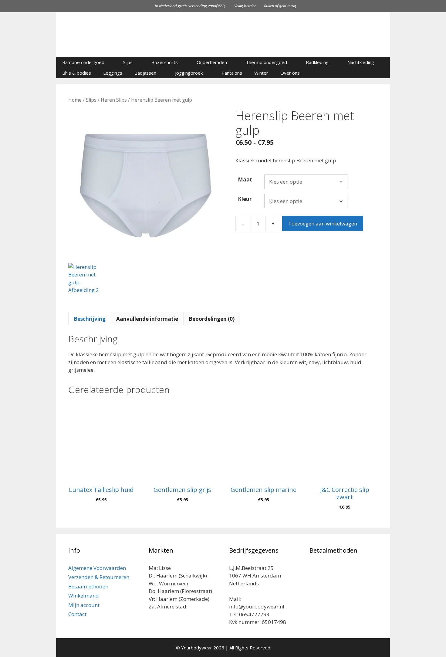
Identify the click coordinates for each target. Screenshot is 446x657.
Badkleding (317, 62)
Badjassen (145, 73)
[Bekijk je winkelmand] (382, 73)
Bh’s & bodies (76, 73)
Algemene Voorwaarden (97, 567)
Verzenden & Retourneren (98, 577)
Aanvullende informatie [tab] (147, 318)
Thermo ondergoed (266, 62)
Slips (128, 62)
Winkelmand (83, 595)
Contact (77, 614)
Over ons (290, 73)
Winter (261, 73)
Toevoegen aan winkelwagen (322, 223)
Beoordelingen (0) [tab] (212, 318)
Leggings (112, 73)
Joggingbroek (189, 73)
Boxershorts (164, 62)
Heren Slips (114, 100)
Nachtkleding (360, 62)
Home (75, 100)
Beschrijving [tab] (90, 318)
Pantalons (231, 73)
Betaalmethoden (88, 586)
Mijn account (84, 604)
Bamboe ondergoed (83, 62)
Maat (245, 179)
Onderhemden (212, 62)
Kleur (245, 198)
